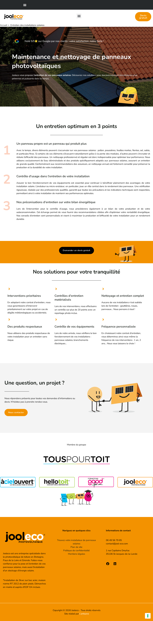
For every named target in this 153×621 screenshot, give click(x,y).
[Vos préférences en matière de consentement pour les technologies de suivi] (148, 616)
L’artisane (84, 613)
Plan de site (76, 547)
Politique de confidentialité (76, 550)
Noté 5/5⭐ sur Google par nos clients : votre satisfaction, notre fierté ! (64, 41)
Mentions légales (76, 553)
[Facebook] (108, 564)
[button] (24, 4)
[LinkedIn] (115, 564)
